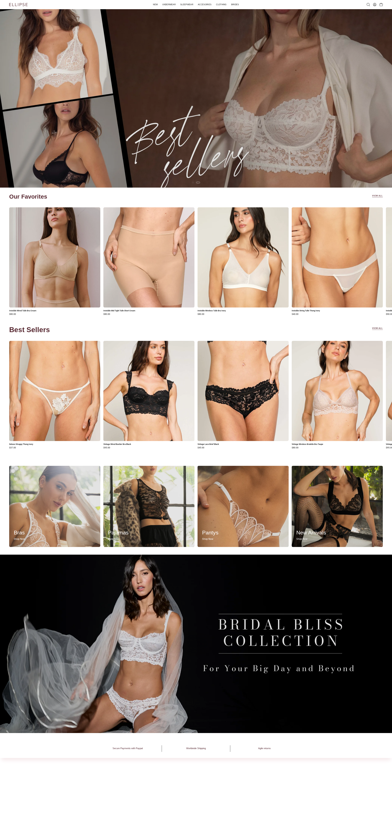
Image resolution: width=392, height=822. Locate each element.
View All (377, 196)
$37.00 (12, 448)
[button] (169, 4)
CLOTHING (184, 795)
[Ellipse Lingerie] (18, 4)
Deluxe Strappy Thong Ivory (21, 444)
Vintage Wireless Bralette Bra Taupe (307, 444)
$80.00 (12, 314)
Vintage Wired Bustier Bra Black (117, 444)
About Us (141, 774)
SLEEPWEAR (185, 785)
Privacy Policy (227, 780)
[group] (196, 261)
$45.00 (201, 448)
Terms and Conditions (232, 785)
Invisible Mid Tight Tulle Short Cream (119, 311)
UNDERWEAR (185, 780)
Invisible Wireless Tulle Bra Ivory (212, 311)
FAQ (222, 774)
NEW (180, 774)
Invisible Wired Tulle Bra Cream (22, 311)
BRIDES (182, 800)
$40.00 (295, 314)
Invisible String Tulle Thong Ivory (306, 311)
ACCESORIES (185, 790)
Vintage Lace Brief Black (208, 444)
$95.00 (106, 448)
